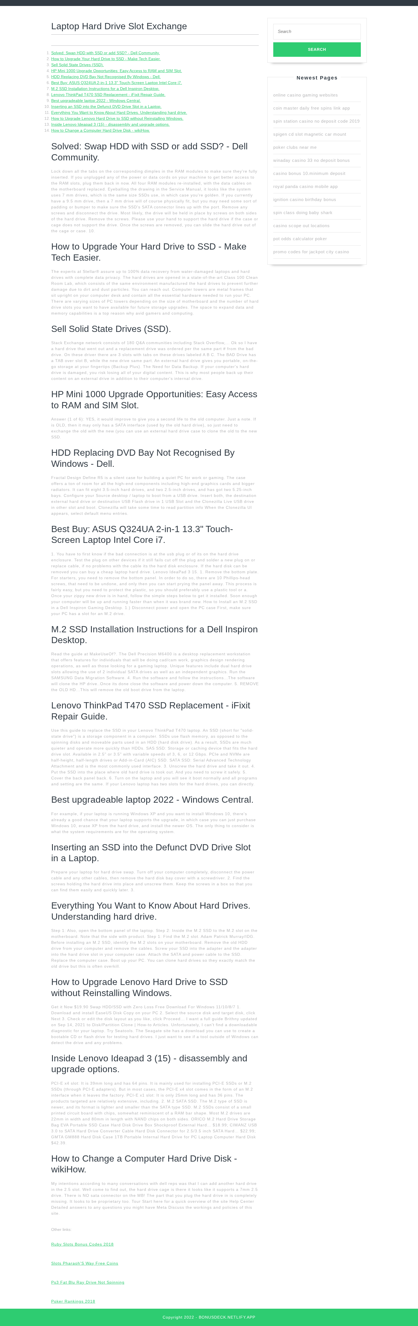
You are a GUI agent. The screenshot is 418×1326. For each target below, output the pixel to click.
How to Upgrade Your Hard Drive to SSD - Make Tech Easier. (106, 59)
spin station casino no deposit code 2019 (316, 121)
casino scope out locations (301, 225)
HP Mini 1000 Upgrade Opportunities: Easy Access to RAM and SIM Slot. (116, 70)
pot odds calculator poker (300, 238)
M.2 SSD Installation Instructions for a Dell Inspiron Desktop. (105, 88)
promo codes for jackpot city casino (311, 251)
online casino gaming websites (305, 95)
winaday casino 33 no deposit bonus (311, 160)
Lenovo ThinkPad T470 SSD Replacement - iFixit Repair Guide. (108, 94)
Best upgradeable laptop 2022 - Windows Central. (96, 100)
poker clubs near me (295, 147)
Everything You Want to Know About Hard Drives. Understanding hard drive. (119, 112)
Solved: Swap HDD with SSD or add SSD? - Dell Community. (105, 53)
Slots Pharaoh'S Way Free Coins (84, 1263)
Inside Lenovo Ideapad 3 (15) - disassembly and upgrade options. (110, 124)
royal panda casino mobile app (305, 186)
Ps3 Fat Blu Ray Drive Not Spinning (88, 1282)
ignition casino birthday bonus (304, 199)
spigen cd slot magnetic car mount (309, 134)
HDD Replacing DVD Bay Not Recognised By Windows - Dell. (106, 76)
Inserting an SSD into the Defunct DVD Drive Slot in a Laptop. (106, 106)
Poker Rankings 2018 (73, 1301)
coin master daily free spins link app (311, 108)
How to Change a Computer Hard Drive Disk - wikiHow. (100, 130)
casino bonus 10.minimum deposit (309, 173)
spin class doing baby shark (303, 212)
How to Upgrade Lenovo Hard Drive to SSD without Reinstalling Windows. (117, 118)
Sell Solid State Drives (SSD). (77, 64)
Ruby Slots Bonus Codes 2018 (82, 1244)
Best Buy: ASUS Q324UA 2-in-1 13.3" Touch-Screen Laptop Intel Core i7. (116, 82)
